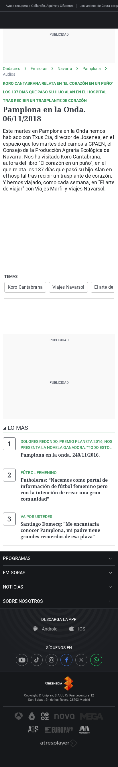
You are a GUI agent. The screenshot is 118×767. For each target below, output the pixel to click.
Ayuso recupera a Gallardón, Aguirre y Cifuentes (40, 5)
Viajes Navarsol (68, 287)
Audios (9, 74)
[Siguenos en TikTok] (37, 660)
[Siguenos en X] (81, 660)
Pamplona (91, 68)
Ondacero (11, 68)
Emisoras (39, 68)
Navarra (65, 68)
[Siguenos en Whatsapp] (96, 660)
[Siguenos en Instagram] (52, 660)
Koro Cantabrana (25, 287)
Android (49, 629)
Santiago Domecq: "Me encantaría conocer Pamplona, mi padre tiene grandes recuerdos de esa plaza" (60, 530)
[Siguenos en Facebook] (66, 660)
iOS (81, 629)
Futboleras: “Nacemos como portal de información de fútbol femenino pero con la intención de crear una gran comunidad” (64, 489)
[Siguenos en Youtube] (22, 660)
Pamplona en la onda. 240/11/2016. (60, 455)
